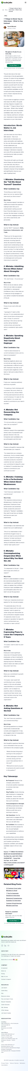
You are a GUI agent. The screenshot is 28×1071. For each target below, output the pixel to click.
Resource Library (5, 996)
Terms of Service (14, 1063)
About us (3, 971)
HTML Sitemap (4, 1010)
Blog (6, 9)
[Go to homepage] (14, 937)
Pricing (3, 973)
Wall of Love (4, 976)
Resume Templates (6, 1001)
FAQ (2, 993)
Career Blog (4, 990)
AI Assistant (4, 968)
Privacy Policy (5, 1063)
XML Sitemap (4, 1007)
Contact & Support (6, 979)
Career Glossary (5, 1004)
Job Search (4, 987)
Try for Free (13, 65)
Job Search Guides (6, 1013)
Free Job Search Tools (7, 999)
